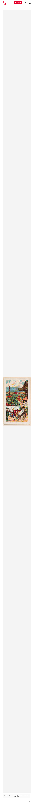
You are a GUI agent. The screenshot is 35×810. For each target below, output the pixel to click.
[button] (29, 801)
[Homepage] (4, 3)
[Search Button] (25, 2)
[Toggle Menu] (29, 2)
